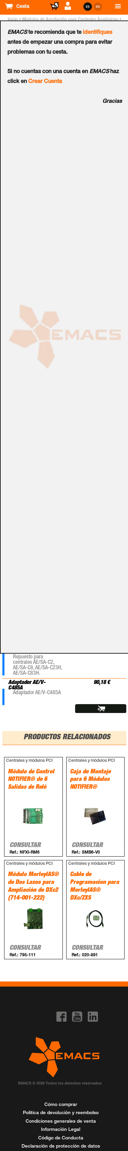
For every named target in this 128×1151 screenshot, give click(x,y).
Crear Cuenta (45, 82)
